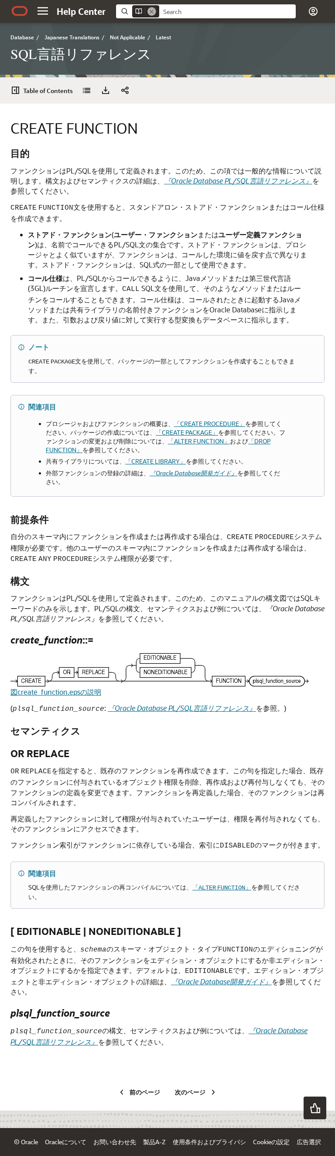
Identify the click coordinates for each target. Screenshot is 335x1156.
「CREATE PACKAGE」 (187, 432)
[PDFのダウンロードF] (105, 90)
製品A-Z (154, 1142)
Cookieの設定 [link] (271, 1142)
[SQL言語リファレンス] (86, 90)
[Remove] (152, 11)
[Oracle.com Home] (19, 11)
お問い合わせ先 (114, 1142)
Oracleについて (65, 1142)
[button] (43, 11)
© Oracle (26, 1142)
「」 (221, 887)
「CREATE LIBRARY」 (155, 461)
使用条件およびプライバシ (209, 1142)
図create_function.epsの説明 (55, 691)
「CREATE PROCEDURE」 (209, 423)
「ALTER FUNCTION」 (199, 441)
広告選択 (309, 1142)
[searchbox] (227, 11)
